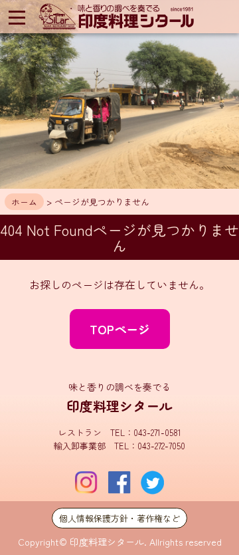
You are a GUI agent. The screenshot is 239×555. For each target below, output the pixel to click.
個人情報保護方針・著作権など (119, 518)
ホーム (24, 201)
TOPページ (120, 329)
